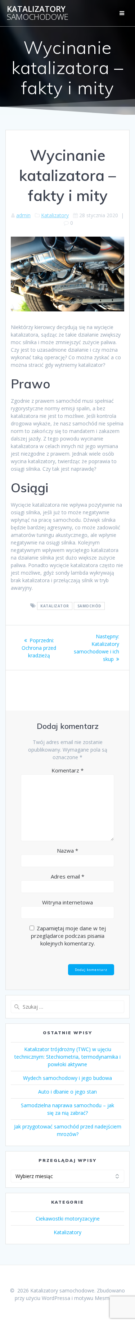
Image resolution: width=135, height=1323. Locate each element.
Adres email (67, 876)
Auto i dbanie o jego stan (67, 1091)
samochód (89, 605)
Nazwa (67, 850)
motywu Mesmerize (97, 1298)
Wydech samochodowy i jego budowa (67, 1078)
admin (23, 215)
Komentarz (67, 770)
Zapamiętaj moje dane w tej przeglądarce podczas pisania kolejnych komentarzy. (68, 936)
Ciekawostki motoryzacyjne (68, 1218)
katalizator (54, 605)
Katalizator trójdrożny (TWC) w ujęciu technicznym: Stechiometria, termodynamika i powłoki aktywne (67, 1057)
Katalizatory (37, 13)
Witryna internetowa (67, 902)
